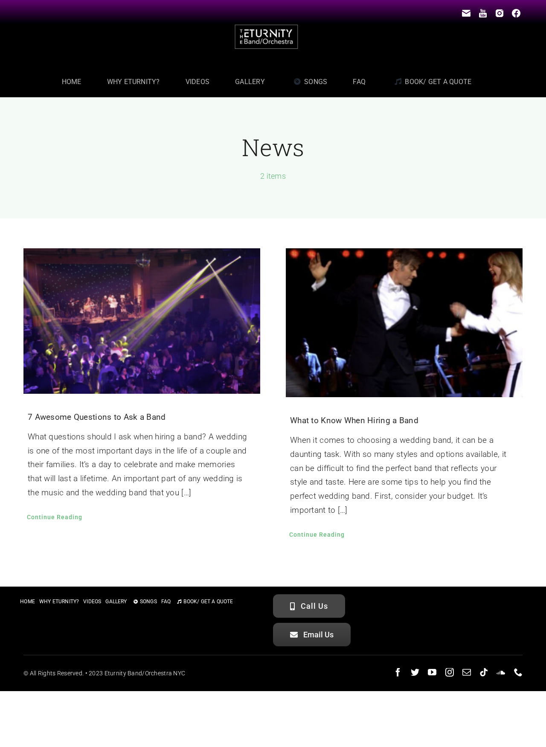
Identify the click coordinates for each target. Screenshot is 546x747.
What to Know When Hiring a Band (354, 420)
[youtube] (432, 672)
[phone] (518, 672)
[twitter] (415, 672)
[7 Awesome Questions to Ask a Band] (141, 321)
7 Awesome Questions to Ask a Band (97, 417)
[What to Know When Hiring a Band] (404, 323)
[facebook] (398, 672)
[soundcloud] (501, 672)
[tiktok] (483, 672)
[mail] (466, 672)
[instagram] (449, 672)
